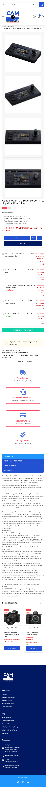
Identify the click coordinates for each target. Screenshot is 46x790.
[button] (40, 603)
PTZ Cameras (24, 353)
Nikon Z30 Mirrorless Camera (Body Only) (21, 314)
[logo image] (12, 16)
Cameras (15, 353)
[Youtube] (28, 782)
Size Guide (23, 335)
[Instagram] (23, 782)
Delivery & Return (10, 335)
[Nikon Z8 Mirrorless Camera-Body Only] (34, 617)
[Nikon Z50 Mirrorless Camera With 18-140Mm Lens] (12, 617)
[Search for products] (41, 4)
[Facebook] (18, 782)
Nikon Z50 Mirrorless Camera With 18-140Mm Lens (11, 635)
